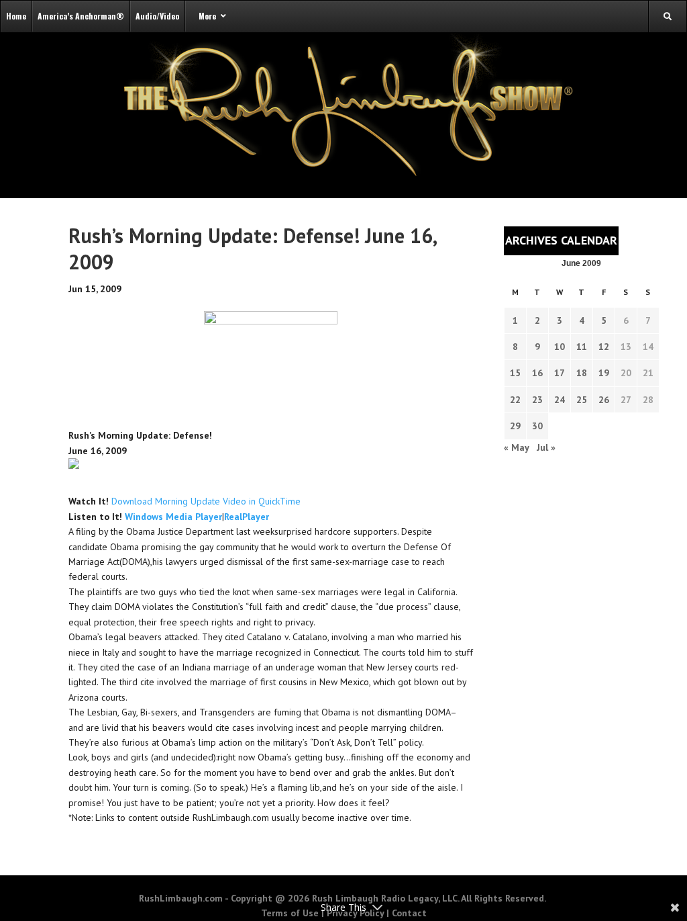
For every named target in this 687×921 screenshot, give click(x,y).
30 (537, 426)
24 (559, 400)
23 (537, 400)
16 (537, 373)
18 (581, 373)
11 (581, 347)
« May (516, 447)
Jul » (546, 447)
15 (515, 373)
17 (559, 373)
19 (603, 373)
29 (515, 426)
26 (603, 400)
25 (581, 400)
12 (603, 347)
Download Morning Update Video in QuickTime (206, 501)
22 (515, 400)
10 (559, 347)
